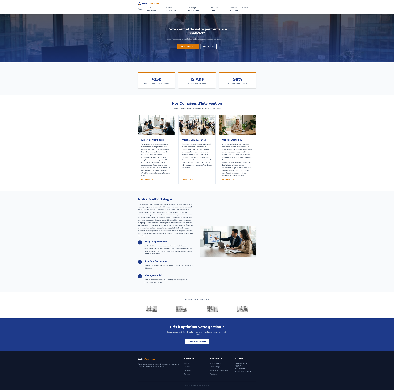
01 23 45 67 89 (240, 368)
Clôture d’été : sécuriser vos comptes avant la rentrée (167, 225)
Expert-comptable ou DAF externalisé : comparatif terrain (237, 157)
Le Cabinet (187, 370)
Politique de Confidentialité (219, 370)
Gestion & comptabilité (171, 9)
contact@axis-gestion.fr (243, 371)
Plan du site (213, 374)
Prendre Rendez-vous (197, 342)
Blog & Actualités (215, 363)
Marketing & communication (193, 9)
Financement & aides (217, 9)
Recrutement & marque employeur (239, 9)
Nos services (208, 47)
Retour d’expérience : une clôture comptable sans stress (155, 172)
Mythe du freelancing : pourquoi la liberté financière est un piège (160, 230)
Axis (150, 3)
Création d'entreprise (151, 9)
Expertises (187, 367)
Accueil (140, 9)
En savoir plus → (148, 179)
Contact (187, 374)
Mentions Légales (215, 367)
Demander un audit (188, 46)
